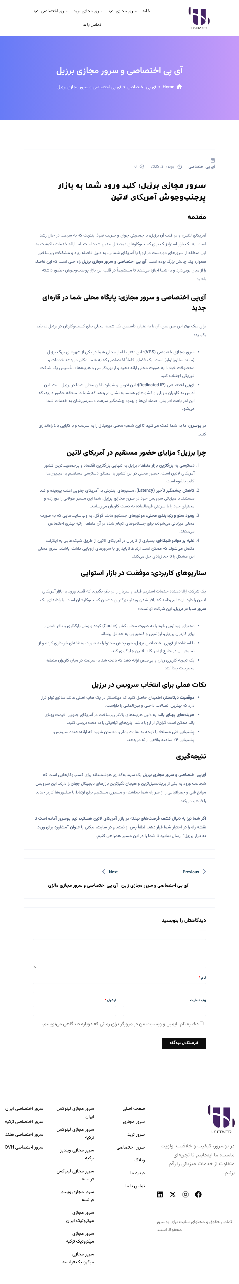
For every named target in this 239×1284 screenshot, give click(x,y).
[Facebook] (198, 1194)
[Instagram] (185, 1194)
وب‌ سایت (198, 1001)
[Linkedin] (160, 1194)
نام (202, 978)
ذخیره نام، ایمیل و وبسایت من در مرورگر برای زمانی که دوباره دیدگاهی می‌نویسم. (120, 1024)
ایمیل (110, 1001)
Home (168, 87)
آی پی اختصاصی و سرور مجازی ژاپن (154, 885)
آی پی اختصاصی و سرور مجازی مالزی (83, 885)
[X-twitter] (172, 1194)
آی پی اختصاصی (141, 87)
